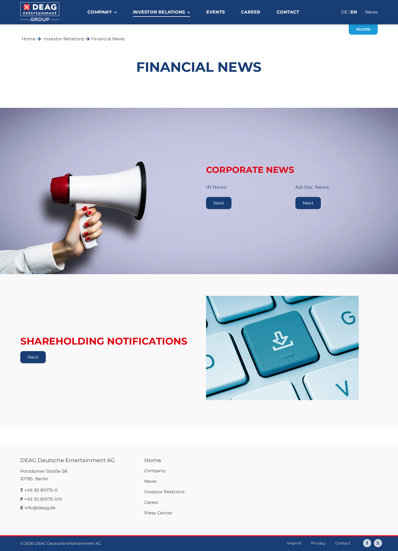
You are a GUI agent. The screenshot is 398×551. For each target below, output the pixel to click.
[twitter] (378, 543)
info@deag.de (40, 507)
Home (152, 460)
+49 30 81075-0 (41, 490)
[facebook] (367, 543)
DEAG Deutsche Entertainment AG (67, 460)
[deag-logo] (39, 5)
